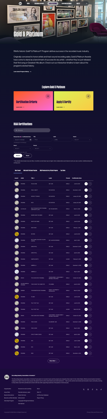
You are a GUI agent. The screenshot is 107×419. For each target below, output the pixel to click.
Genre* (15, 145)
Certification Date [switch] (26, 136)
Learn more (19, 107)
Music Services (22, 395)
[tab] (18, 171)
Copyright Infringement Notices (26, 400)
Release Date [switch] (17, 136)
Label (54, 136)
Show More (52, 360)
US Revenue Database (67, 3)
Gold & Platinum (53, 3)
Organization (7, 388)
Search (18, 155)
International (21, 403)
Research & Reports (39, 3)
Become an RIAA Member (10, 398)
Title (34, 136)
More (38, 388)
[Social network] (83, 389)
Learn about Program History (21, 71)
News (28, 3)
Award (74, 136)
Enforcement (21, 398)
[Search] (86, 3)
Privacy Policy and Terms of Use (95, 412)
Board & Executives (9, 395)
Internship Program (9, 400)
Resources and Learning (24, 388)
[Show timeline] (86, 183)
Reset (27, 155)
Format (35, 145)
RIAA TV (78, 3)
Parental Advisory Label (24, 392)
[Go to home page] (20, 3)
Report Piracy (40, 398)
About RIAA (7, 392)
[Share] (90, 183)
